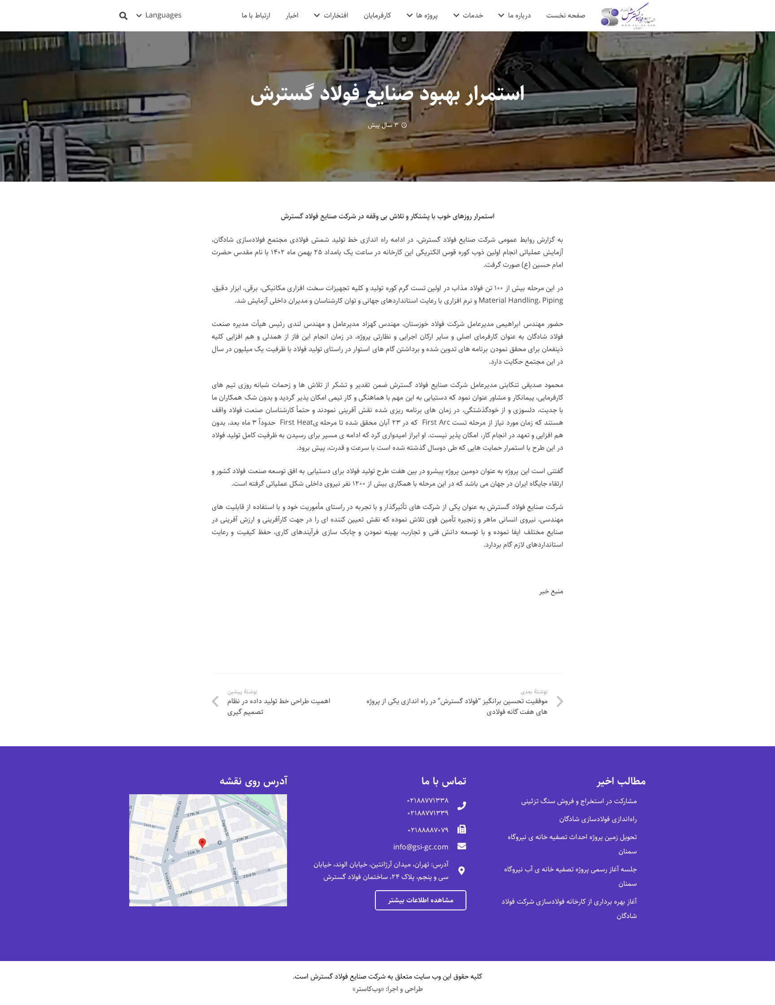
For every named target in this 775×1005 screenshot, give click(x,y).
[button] (159, 16)
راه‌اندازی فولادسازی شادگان (598, 819)
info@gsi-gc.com (420, 847)
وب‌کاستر (368, 989)
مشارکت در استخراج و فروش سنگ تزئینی (579, 801)
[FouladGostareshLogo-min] (628, 15)
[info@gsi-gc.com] (457, 847)
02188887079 (428, 830)
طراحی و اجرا (405, 989)
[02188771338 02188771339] (457, 807)
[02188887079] (457, 830)
